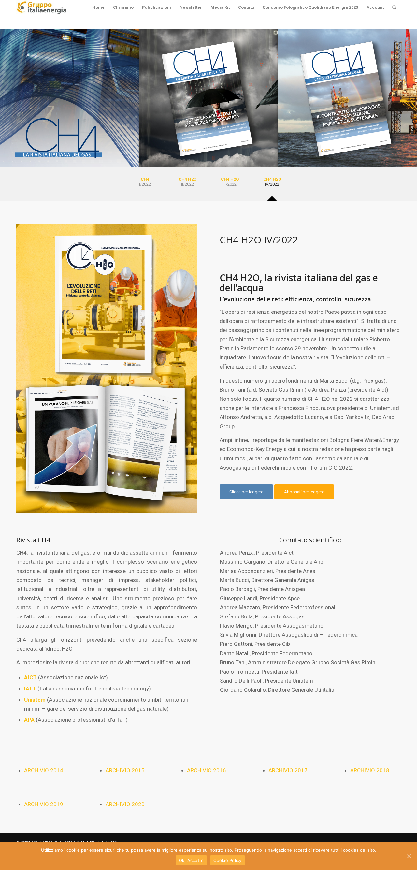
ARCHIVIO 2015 (125, 770)
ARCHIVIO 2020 (125, 804)
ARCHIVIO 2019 (43, 804)
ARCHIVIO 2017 (288, 770)
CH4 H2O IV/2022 (259, 239)
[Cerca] (394, 7)
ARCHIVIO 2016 (206, 770)
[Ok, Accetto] (409, 856)
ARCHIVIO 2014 (43, 770)
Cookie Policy (227, 860)
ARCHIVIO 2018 (369, 770)
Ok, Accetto (191, 860)
